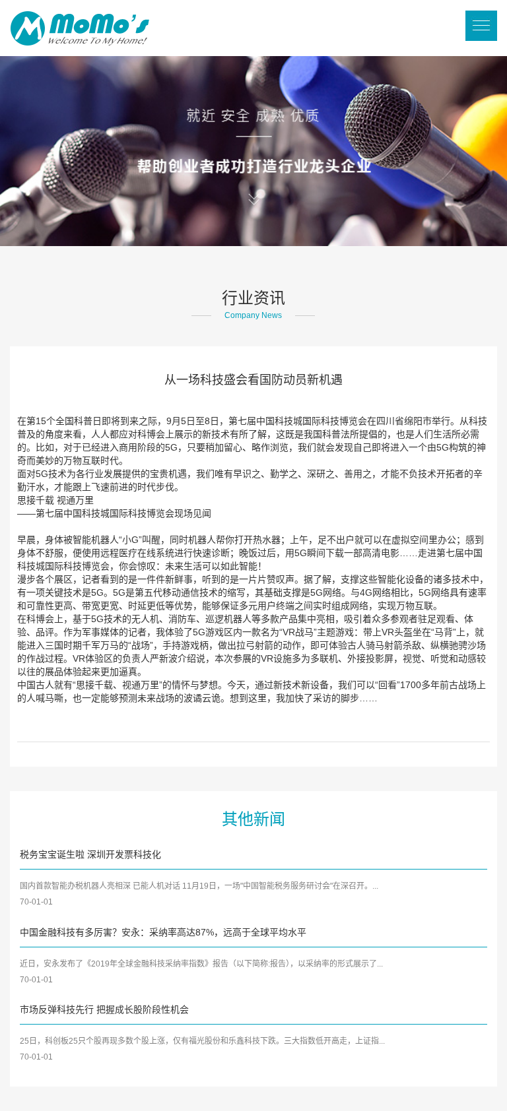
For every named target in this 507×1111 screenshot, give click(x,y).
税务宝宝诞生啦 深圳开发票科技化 (90, 854)
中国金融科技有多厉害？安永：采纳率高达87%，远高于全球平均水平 (163, 932)
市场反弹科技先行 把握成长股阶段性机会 (104, 1009)
